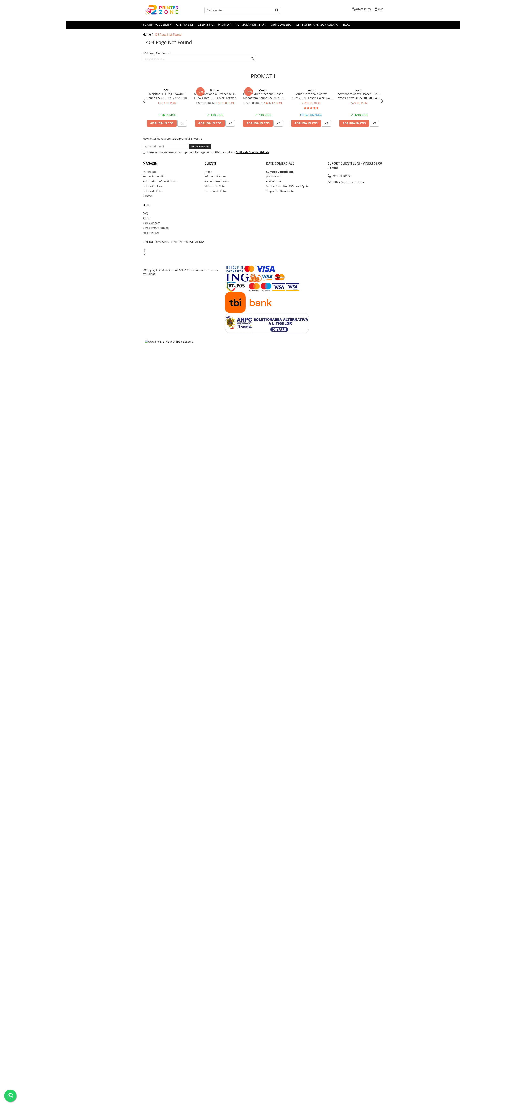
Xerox (311, 90)
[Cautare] (276, 10)
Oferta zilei (185, 24)
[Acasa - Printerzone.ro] (163, 10)
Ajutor (146, 218)
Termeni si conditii (154, 176)
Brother (215, 90)
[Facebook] (144, 250)
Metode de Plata (214, 186)
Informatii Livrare (215, 176)
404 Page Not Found (168, 34)
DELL (167, 90)
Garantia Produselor (216, 181)
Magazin (150, 163)
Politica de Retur (153, 191)
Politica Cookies (152, 186)
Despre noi (206, 24)
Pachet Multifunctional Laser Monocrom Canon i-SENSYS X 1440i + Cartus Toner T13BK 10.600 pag (263, 96)
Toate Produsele (156, 24)
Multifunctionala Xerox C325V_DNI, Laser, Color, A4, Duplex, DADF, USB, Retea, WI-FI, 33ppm (311, 96)
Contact (147, 196)
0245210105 (342, 176)
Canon (263, 90)
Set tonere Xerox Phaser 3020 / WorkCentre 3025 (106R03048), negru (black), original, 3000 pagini (359, 96)
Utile (147, 205)
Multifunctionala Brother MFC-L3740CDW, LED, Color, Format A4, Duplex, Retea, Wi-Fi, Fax (215, 96)
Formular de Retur (215, 191)
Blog (346, 24)
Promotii (225, 24)
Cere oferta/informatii (156, 228)
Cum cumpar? (151, 223)
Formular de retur (251, 24)
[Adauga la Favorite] (182, 123)
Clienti (210, 163)
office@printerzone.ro (348, 182)
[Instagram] (144, 255)
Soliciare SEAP (151, 233)
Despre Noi (149, 172)
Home (208, 172)
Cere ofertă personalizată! (317, 24)
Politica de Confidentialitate (252, 152)
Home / (148, 34)
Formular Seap (280, 24)
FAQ (145, 213)
